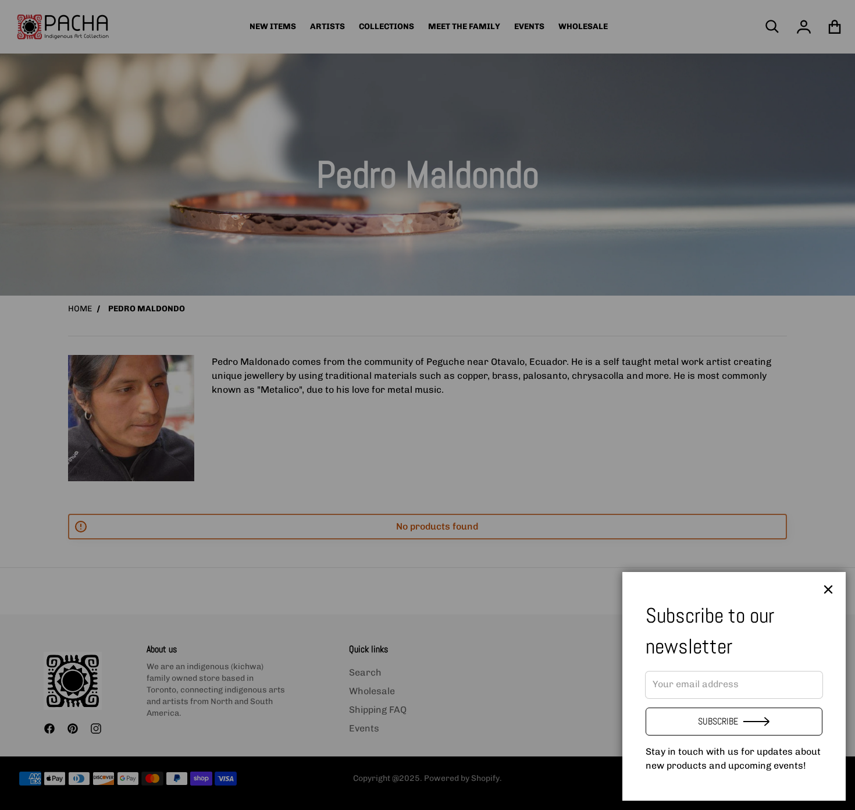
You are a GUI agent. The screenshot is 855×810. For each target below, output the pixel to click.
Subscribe (718, 721)
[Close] (828, 589)
